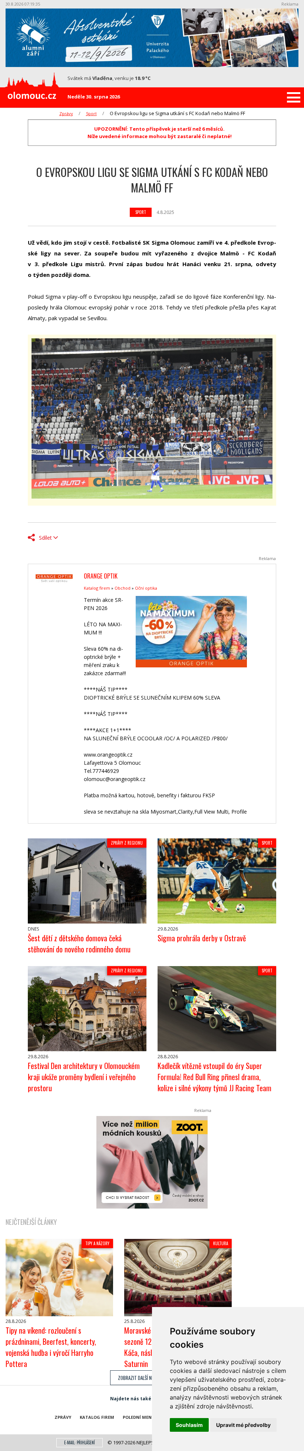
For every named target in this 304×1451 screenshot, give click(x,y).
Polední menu (139, 1417)
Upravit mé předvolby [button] (243, 1425)
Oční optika (146, 588)
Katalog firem (97, 588)
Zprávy (66, 113)
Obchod (122, 588)
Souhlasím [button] (189, 1425)
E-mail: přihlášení (79, 1442)
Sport (91, 113)
